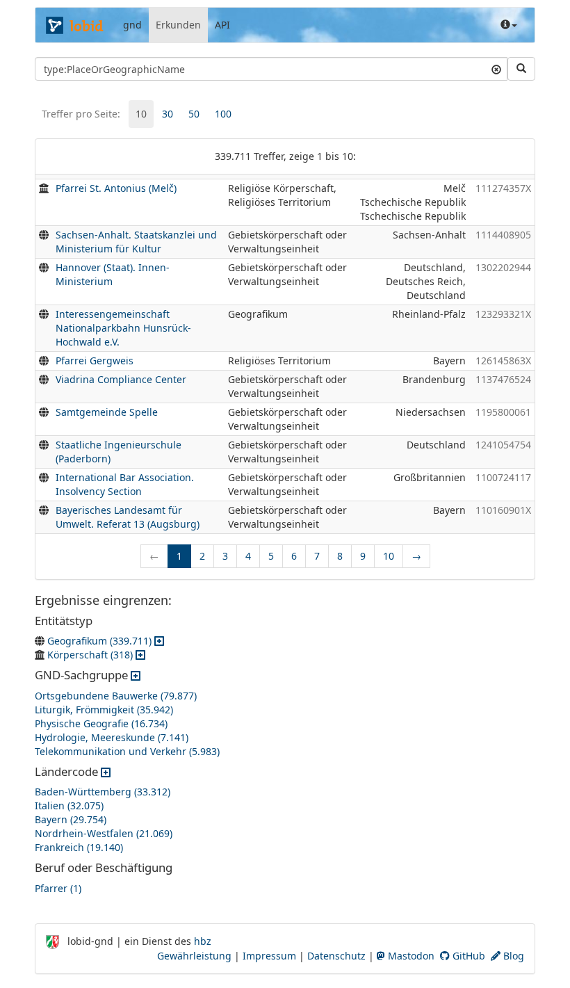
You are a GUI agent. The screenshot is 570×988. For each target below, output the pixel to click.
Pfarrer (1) (58, 888)
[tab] (141, 114)
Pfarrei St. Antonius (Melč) (116, 188)
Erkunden (178, 24)
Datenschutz (336, 955)
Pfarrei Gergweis (94, 360)
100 (223, 113)
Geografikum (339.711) (99, 640)
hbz (202, 941)
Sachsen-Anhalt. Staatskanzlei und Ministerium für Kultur (136, 241)
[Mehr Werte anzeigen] (135, 675)
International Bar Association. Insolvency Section (125, 484)
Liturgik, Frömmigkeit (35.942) (104, 709)
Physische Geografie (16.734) (101, 723)
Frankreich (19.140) (79, 847)
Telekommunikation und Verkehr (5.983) (127, 751)
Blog (512, 955)
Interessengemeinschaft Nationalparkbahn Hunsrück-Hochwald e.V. (123, 327)
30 (167, 113)
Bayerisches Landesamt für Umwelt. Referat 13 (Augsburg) (128, 517)
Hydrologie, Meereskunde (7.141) (111, 737)
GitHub (467, 955)
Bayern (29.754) (70, 819)
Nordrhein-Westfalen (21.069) (103, 833)
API (222, 24)
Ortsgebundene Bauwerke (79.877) (116, 695)
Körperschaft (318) (90, 654)
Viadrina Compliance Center (121, 379)
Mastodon (409, 955)
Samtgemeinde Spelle (107, 412)
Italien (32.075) (69, 805)
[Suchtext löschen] (496, 69)
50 (194, 113)
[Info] (509, 25)
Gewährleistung (194, 955)
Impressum (269, 955)
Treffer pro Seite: (81, 113)
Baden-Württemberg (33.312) (102, 791)
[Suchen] (521, 69)
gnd (132, 24)
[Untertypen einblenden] (159, 640)
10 (141, 113)
